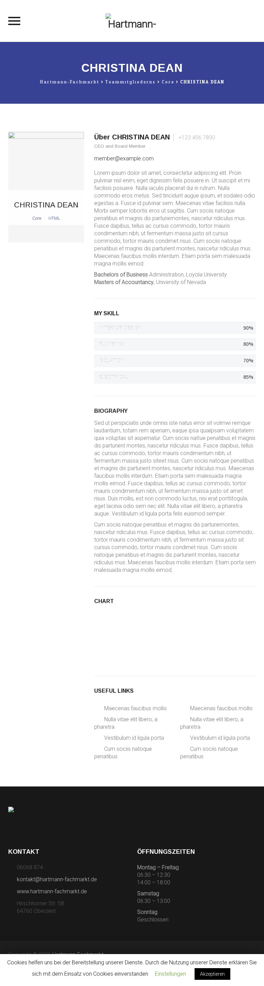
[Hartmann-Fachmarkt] (132, 21)
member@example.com (124, 158)
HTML (54, 218)
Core (36, 218)
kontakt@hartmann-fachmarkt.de (57, 879)
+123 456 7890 (196, 137)
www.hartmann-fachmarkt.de (52, 891)
